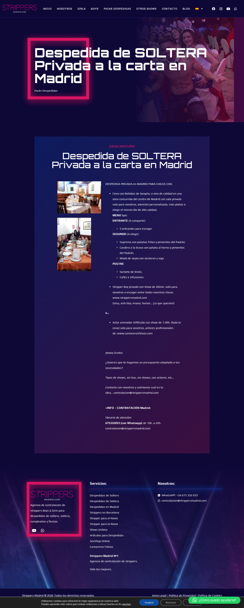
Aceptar (149, 602)
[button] (214, 600)
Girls (82, 8)
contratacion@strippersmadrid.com (136, 392)
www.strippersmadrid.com (130, 297)
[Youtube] (228, 9)
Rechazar (171, 602)
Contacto (169, 8)
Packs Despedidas (117, 8)
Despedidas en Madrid (104, 507)
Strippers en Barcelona (104, 512)
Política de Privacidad (182, 595)
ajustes (126, 604)
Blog (186, 8)
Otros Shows (146, 8)
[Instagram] (221, 9)
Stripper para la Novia (104, 524)
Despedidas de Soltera (104, 501)
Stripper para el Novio (104, 518)
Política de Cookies (210, 595)
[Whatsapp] (235, 9)
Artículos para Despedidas (107, 535)
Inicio (47, 8)
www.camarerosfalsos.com (135, 333)
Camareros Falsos (101, 546)
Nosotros (64, 8)
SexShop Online (100, 541)
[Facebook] (213, 9)
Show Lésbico (98, 529)
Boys (94, 8)
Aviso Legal (159, 595)
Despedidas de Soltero (104, 495)
